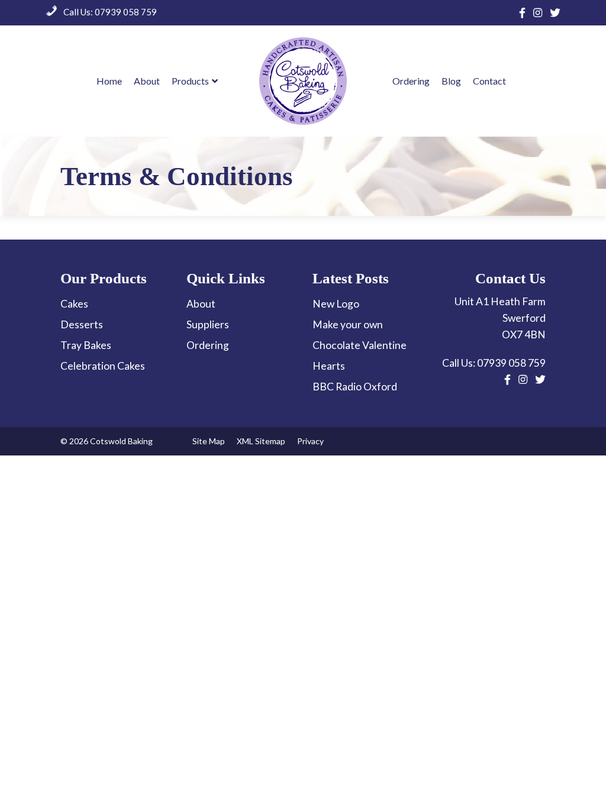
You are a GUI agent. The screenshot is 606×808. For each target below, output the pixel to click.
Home (109, 81)
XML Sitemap (261, 441)
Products (190, 81)
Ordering (411, 81)
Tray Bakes (85, 345)
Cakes (74, 304)
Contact (489, 81)
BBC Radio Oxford (354, 386)
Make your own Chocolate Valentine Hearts (359, 345)
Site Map (208, 441)
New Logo (335, 304)
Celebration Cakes (102, 366)
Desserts (81, 324)
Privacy (310, 441)
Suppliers (207, 324)
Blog (451, 81)
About (147, 81)
